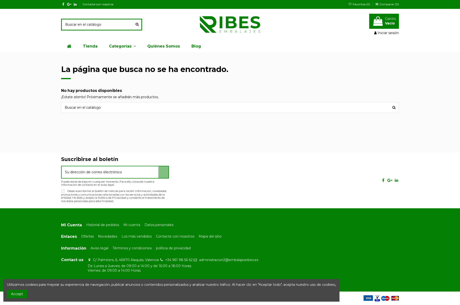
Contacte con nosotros (97, 4)
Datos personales (158, 225)
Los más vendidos (136, 236)
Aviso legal (99, 248)
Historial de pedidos (102, 225)
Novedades (107, 236)
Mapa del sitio (210, 236)
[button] (122, 46)
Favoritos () (361, 4)
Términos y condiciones (132, 248)
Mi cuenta (131, 225)
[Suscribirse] (163, 172)
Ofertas (87, 236)
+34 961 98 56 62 (179, 260)
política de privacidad (173, 248)
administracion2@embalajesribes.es (228, 260)
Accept (17, 294)
